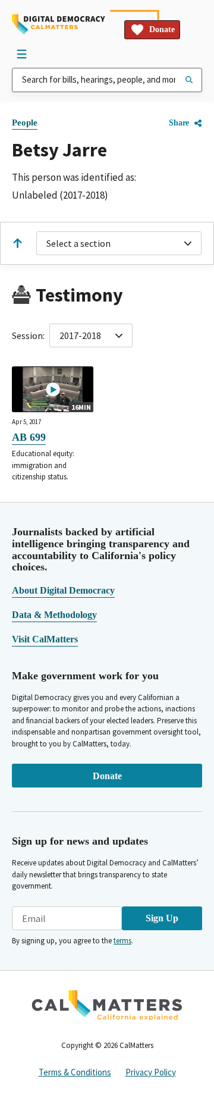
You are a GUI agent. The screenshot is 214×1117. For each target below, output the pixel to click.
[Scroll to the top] (17, 243)
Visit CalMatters (45, 639)
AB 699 (29, 437)
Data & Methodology (54, 615)
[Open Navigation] (21, 53)
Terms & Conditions (75, 1072)
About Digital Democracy (63, 590)
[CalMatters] (107, 1005)
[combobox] (107, 80)
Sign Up (162, 918)
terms (122, 941)
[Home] (58, 24)
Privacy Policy (150, 1072)
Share (179, 122)
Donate (162, 29)
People (24, 122)
